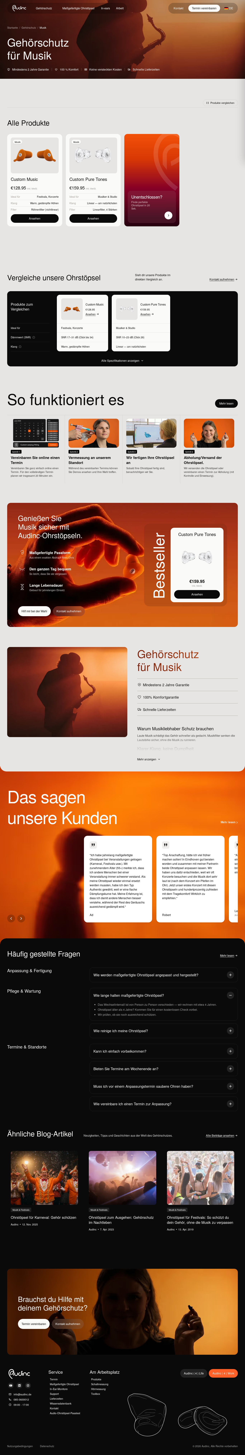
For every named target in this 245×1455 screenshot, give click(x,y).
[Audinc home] (19, 8)
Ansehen (34, 218)
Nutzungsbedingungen (20, 1446)
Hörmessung (98, 1389)
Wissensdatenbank (60, 1403)
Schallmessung (99, 1384)
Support (54, 1394)
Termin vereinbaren (204, 8)
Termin (54, 1379)
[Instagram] (28, 1385)
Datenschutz (47, 1446)
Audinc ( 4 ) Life (194, 1373)
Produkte (96, 1379)
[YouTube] (10, 1385)
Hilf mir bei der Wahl (34, 611)
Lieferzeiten (56, 1398)
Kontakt (178, 8)
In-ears (105, 8)
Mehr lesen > (229, 822)
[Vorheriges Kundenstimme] (11, 918)
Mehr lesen (226, 403)
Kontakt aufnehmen (221, 279)
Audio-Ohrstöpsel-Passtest (65, 1413)
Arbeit (120, 8)
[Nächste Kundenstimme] (21, 918)
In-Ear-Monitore (59, 1389)
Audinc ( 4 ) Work (223, 1373)
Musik (17, 141)
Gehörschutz (29, 27)
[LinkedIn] (19, 1385)
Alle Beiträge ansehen (220, 1135)
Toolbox (95, 1394)
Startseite (12, 27)
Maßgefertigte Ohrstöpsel (78, 8)
